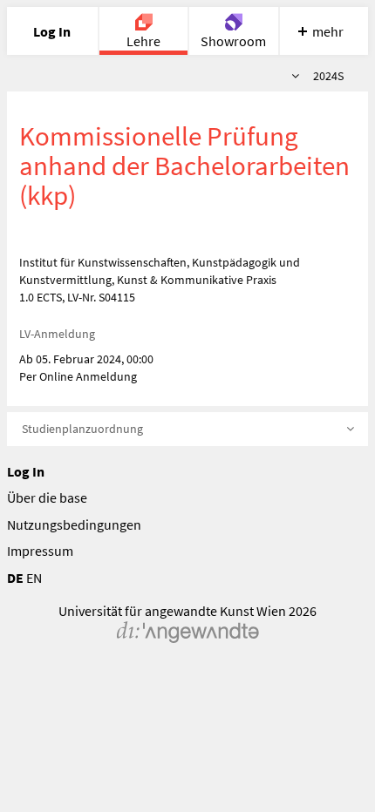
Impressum (40, 550)
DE (15, 577)
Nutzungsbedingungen (74, 524)
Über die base (47, 497)
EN (34, 577)
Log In (25, 471)
